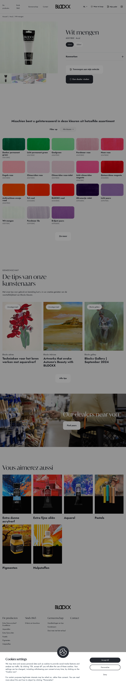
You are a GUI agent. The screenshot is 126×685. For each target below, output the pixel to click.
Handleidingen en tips (56, 623)
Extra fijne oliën (8, 633)
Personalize (105, 667)
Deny (105, 674)
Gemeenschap (33, 7)
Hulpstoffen (6, 644)
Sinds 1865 (30, 618)
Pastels (4, 636)
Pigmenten (6, 640)
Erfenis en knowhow (32, 623)
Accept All (105, 660)
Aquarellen (6, 629)
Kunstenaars (52, 627)
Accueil (5, 16)
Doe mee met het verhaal (57, 630)
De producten (9, 618)
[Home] (63, 607)
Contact (45, 7)
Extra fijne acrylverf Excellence (9, 624)
